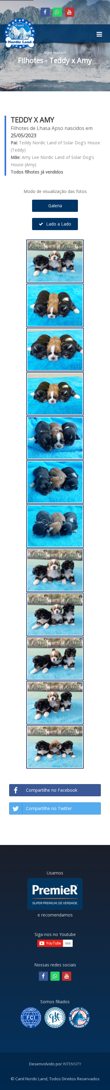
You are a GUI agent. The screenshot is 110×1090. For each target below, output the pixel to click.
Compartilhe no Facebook (51, 790)
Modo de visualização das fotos (55, 191)
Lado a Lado (58, 224)
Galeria (55, 206)
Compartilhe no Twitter (49, 808)
